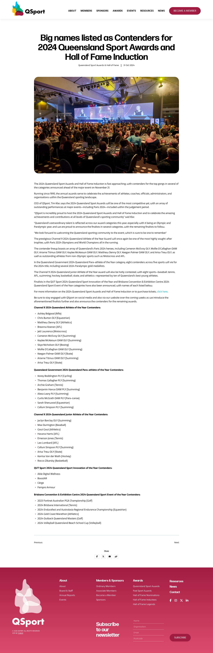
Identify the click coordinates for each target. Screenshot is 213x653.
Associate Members (106, 590)
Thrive (20, 633)
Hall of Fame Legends (144, 604)
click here (162, 291)
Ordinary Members (105, 586)
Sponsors (102, 11)
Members (86, 11)
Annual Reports (67, 595)
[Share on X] (103, 556)
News (161, 11)
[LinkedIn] (187, 600)
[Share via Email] (110, 556)
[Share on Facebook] (97, 556)
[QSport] (28, 8)
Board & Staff (66, 590)
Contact (175, 592)
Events (131, 11)
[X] (181, 600)
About (72, 11)
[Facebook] (171, 600)
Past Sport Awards (142, 590)
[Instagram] (175, 600)
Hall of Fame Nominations (146, 595)
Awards (118, 11)
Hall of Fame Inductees (144, 599)
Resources (147, 11)
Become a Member (185, 10)
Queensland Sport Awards (146, 586)
